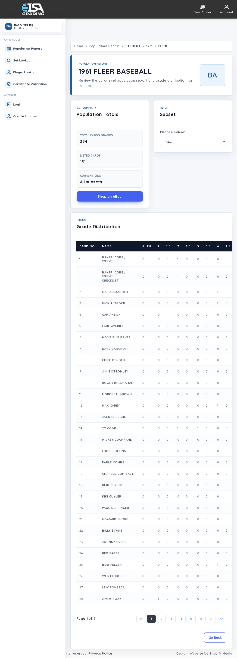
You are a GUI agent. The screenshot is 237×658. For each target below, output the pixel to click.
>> (221, 618)
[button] (227, 9)
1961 (149, 46)
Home (79, 46)
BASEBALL (133, 46)
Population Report (104, 46)
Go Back (215, 637)
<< (141, 618)
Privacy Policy (100, 653)
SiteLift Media (220, 653)
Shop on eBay (110, 196)
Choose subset (173, 132)
